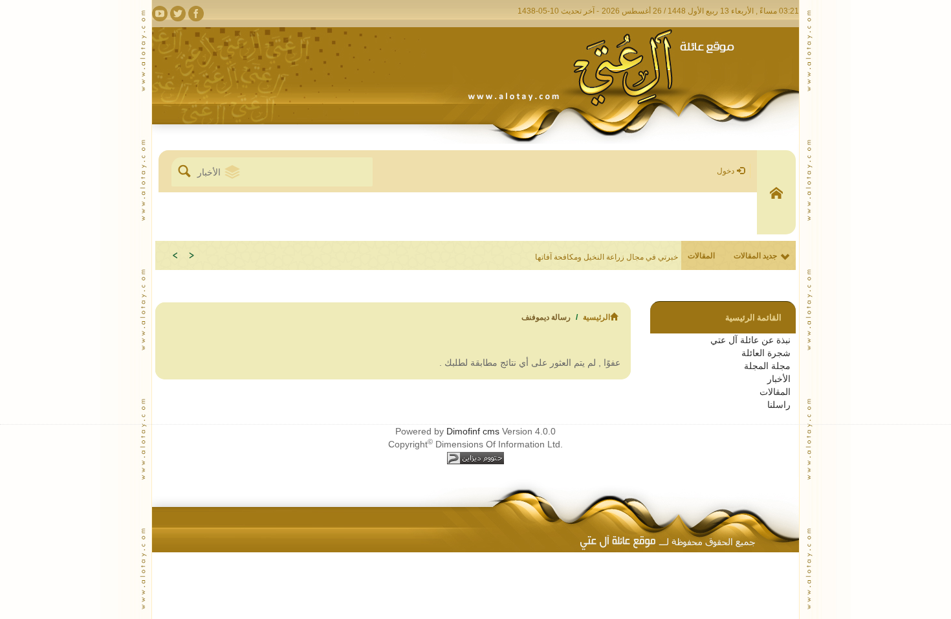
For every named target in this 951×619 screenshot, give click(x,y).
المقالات (775, 392)
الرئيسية (596, 317)
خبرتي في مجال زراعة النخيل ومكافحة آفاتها (606, 257)
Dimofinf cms (472, 431)
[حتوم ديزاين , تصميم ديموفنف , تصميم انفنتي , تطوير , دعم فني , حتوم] (475, 457)
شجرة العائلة (766, 353)
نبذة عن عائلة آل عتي (750, 340)
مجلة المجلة (767, 366)
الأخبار (779, 379)
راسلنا (779, 405)
